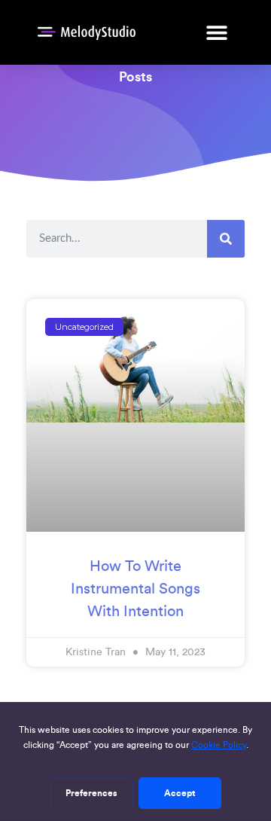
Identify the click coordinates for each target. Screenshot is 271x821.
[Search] (226, 239)
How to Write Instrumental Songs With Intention (135, 588)
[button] (216, 32)
